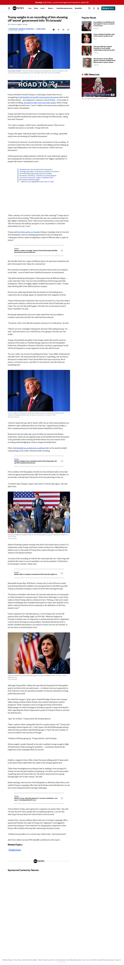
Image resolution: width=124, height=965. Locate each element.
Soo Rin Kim (30, 29)
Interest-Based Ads (60, 960)
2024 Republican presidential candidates (29, 448)
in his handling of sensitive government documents (38, 97)
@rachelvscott (25, 169)
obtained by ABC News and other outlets (40, 102)
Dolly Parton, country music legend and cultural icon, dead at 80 (62, 2)
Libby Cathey (41, 29)
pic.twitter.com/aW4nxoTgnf (29, 179)
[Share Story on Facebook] (54, 30)
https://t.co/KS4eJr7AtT (45, 177)
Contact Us (118, 960)
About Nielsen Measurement (73, 960)
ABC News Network (7, 960)
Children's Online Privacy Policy (46, 960)
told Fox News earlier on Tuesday (27, 232)
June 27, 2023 (49, 181)
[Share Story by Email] (63, 30)
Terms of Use (85, 960)
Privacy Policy (17, 960)
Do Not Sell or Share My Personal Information (102, 960)
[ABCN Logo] (18, 8)
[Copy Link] (68, 30)
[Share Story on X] (58, 30)
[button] (9, 8)
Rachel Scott (13, 29)
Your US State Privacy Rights (29, 960)
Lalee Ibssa (21, 29)
